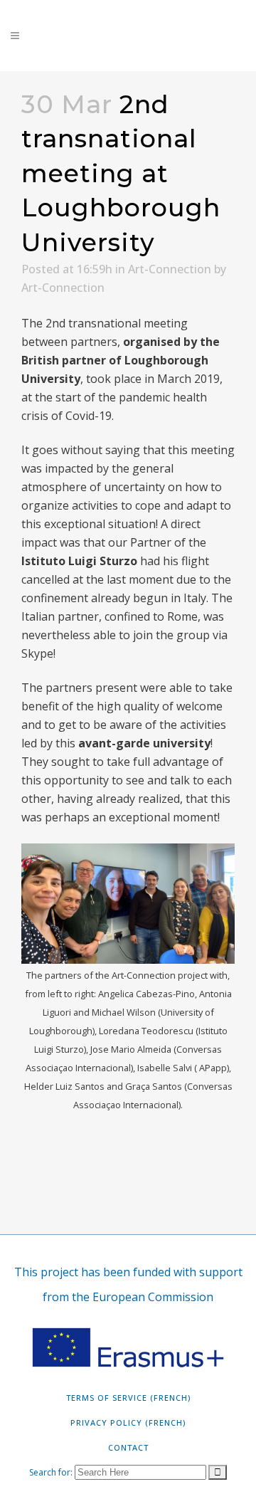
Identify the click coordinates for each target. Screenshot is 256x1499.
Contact (128, 1447)
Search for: (51, 1472)
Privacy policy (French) (128, 1422)
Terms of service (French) (128, 1397)
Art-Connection (169, 269)
